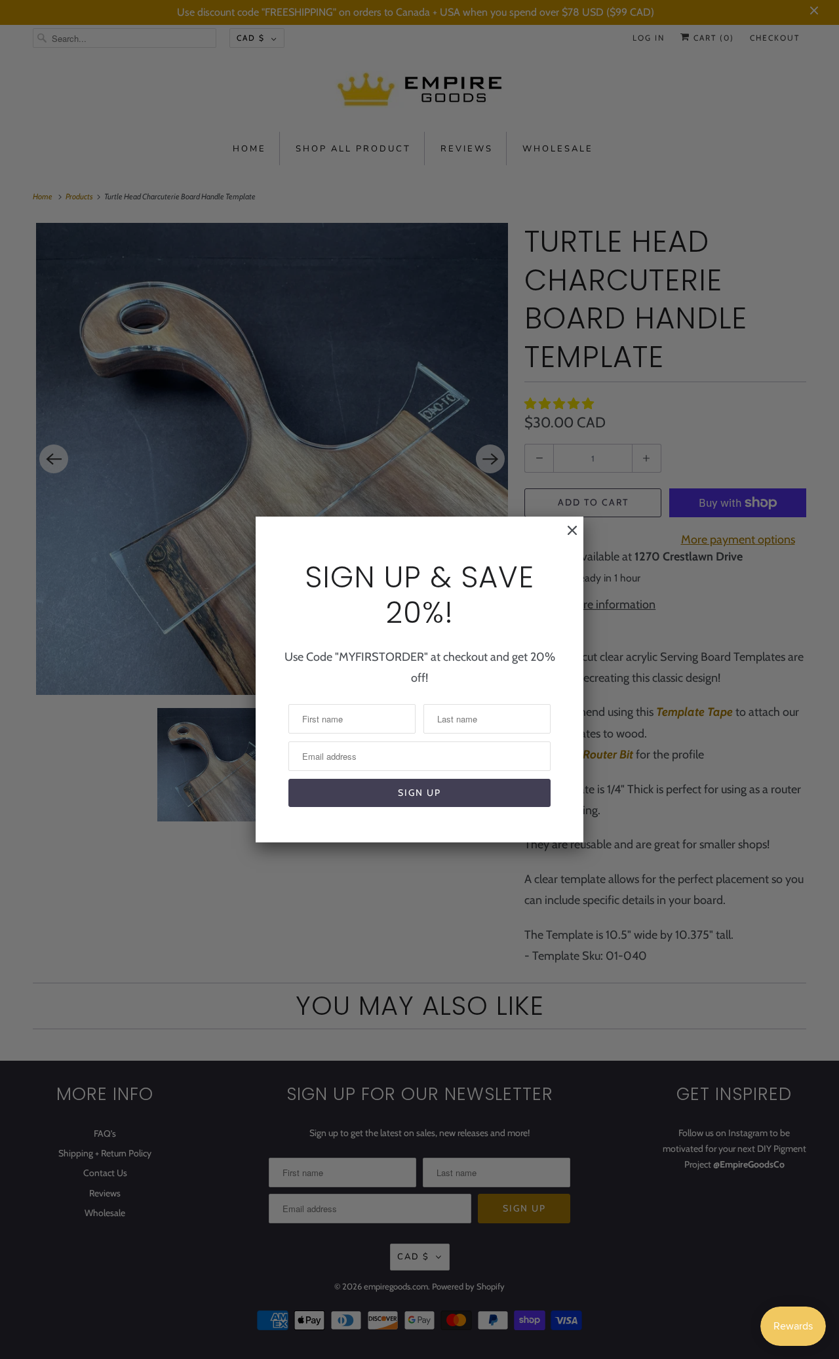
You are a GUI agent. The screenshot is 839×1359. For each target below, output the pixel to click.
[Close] (566, 537)
